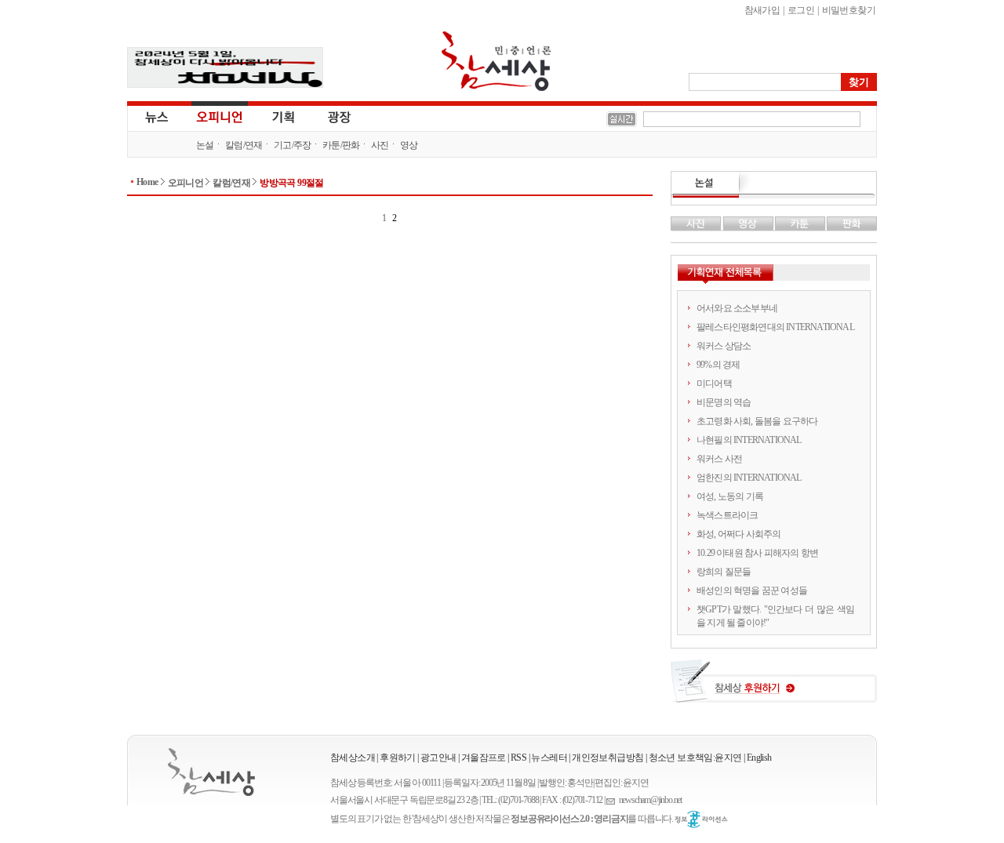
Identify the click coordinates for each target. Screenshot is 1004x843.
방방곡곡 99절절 (292, 182)
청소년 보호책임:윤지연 (695, 757)
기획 (284, 116)
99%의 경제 (718, 364)
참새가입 (762, 10)
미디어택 (714, 383)
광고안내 (438, 757)
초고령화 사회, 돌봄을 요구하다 (757, 421)
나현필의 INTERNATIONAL (749, 439)
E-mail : (612, 800)
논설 (205, 145)
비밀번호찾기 (848, 10)
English (759, 757)
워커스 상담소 (724, 345)
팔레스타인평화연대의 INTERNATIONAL (775, 327)
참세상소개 (352, 757)
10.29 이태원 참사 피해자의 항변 (757, 552)
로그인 (801, 10)
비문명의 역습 (724, 402)
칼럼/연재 (244, 145)
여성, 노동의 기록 (730, 496)
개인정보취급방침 (607, 757)
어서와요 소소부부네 (737, 308)
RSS (518, 757)
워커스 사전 (719, 458)
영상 (409, 145)
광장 (328, 116)
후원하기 (398, 757)
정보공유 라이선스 (701, 819)
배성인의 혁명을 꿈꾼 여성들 (752, 590)
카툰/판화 (341, 145)
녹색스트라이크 (727, 515)
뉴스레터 (549, 757)
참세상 (496, 61)
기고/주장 (292, 145)
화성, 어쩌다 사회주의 (738, 534)
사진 (380, 145)
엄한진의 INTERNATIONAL (749, 477)
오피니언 (219, 116)
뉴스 (155, 116)
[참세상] (211, 772)
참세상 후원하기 (774, 687)
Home (147, 181)
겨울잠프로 (483, 757)
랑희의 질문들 (724, 571)
